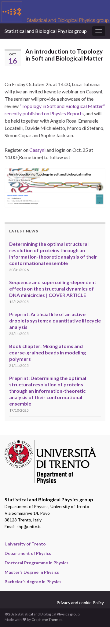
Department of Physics (28, 553)
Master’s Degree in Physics (32, 572)
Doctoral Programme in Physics (36, 562)
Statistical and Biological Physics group (46, 31)
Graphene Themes (46, 619)
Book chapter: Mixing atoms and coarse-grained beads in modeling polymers (47, 352)
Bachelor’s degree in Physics (33, 581)
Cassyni (37, 150)
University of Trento (25, 543)
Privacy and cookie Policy (80, 602)
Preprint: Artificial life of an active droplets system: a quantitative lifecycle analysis (55, 320)
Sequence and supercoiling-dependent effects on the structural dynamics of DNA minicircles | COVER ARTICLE (52, 288)
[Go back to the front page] (55, 11)
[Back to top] (96, 613)
